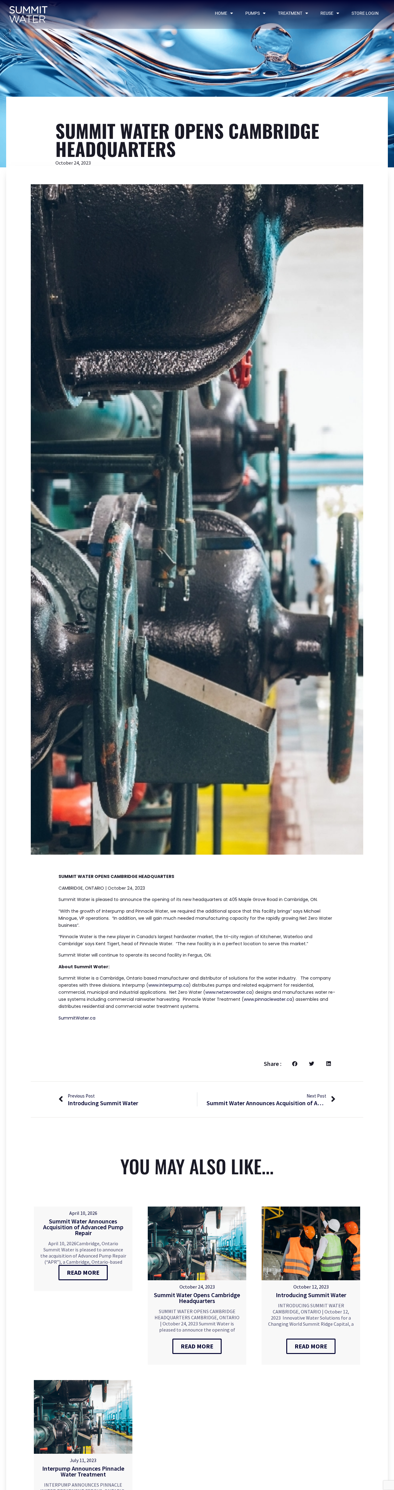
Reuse (326, 13)
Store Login (365, 13)
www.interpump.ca (168, 985)
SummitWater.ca (76, 1018)
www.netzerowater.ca (228, 992)
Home (221, 13)
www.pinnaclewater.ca (268, 999)
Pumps (252, 13)
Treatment (290, 13)
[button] (295, 1064)
